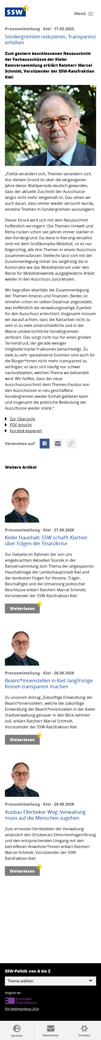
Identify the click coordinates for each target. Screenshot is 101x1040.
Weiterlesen (22, 608)
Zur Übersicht (22, 419)
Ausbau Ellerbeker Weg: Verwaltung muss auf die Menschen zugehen (45, 815)
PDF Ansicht (21, 425)
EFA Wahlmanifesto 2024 (22, 1009)
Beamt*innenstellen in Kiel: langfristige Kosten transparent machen (49, 683)
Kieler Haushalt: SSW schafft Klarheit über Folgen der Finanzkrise (46, 540)
